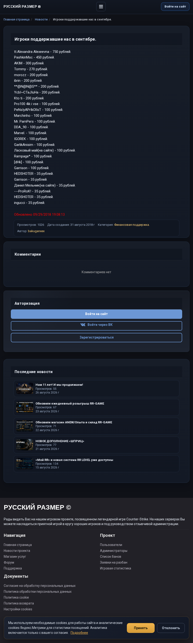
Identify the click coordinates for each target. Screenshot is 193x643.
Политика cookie (16, 597)
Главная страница (16, 19)
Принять (141, 628)
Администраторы (113, 551)
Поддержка (13, 568)
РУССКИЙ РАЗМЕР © (37, 508)
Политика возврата (19, 603)
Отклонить (171, 628)
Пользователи (111, 545)
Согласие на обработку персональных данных (40, 586)
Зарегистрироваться (97, 337)
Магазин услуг (15, 556)
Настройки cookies (18, 609)
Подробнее (79, 633)
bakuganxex (36, 231)
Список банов (110, 556)
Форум (9, 562)
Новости (41, 19)
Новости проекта (17, 551)
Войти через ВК (99, 325)
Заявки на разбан (113, 562)
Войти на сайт (175, 6)
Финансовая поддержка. (132, 224)
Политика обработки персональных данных (38, 591)
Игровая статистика (115, 568)
